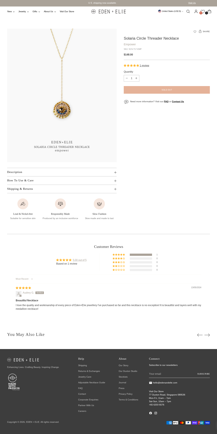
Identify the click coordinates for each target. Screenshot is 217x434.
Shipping (82, 365)
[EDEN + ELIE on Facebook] (151, 413)
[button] (132, 65)
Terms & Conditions (128, 399)
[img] (23, 288)
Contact (82, 394)
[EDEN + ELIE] (108, 11)
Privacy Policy (125, 394)
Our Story (123, 365)
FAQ (80, 388)
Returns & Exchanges (89, 371)
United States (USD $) (171, 11)
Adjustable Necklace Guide (91, 382)
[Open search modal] (188, 11)
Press (121, 388)
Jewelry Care (84, 377)
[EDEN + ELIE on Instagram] (156, 413)
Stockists (123, 377)
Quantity (128, 71)
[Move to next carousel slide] (207, 335)
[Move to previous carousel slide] (200, 335)
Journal (122, 382)
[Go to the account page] (195, 11)
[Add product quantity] (136, 78)
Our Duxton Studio (128, 371)
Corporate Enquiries (88, 399)
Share (206, 31)
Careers (82, 411)
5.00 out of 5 (80, 260)
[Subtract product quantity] (127, 78)
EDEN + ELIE (32, 422)
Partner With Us (86, 405)
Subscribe (203, 374)
